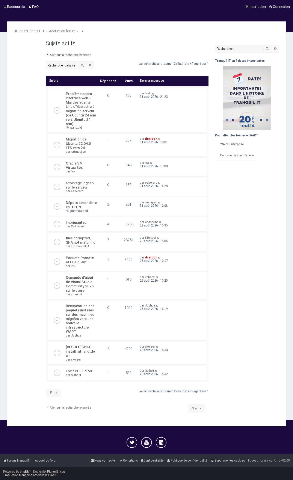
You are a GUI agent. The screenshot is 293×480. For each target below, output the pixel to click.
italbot (149, 370)
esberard (77, 191)
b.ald (79, 127)
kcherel (150, 277)
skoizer (76, 359)
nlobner (76, 375)
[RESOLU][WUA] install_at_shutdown (80, 351)
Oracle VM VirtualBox (74, 165)
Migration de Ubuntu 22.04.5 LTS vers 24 (78, 143)
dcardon (151, 138)
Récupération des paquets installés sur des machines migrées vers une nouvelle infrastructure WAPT (80, 319)
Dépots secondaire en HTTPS (81, 205)
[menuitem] (33, 7)
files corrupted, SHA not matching (80, 240)
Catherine (78, 226)
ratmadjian (78, 151)
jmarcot (76, 294)
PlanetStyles (56, 471)
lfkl (73, 266)
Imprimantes (76, 222)
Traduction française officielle (23, 475)
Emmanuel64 (80, 246)
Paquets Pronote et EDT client (80, 260)
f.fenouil (150, 237)
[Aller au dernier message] (153, 93)
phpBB (24, 471)
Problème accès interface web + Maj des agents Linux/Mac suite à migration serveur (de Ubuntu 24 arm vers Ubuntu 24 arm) (81, 109)
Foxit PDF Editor (79, 371)
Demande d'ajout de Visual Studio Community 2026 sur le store (80, 284)
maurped (82, 211)
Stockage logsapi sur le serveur (80, 185)
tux (73, 171)
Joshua (76, 335)
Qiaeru (52, 475)
